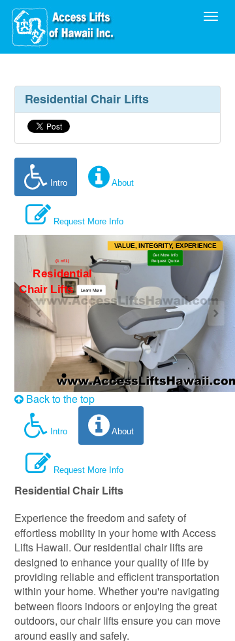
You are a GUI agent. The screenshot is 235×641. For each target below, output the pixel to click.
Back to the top (59, 398)
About (122, 183)
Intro (57, 183)
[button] (91, 290)
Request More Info (87, 221)
